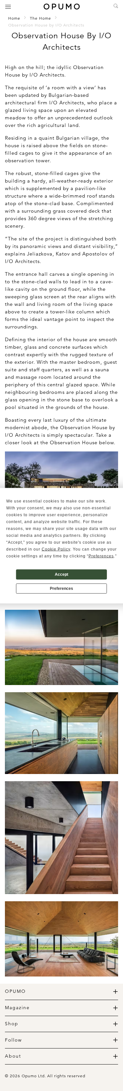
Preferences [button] (101, 556)
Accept (61, 574)
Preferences (61, 588)
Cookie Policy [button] (56, 549)
